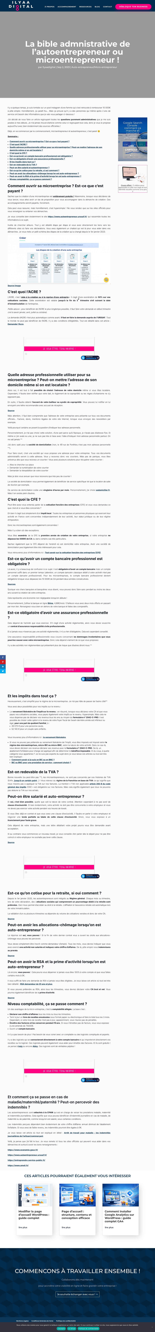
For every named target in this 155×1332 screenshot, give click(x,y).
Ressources (85, 7)
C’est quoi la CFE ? (18, 153)
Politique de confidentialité (66, 1321)
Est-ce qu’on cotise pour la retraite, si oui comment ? (34, 170)
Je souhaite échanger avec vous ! (76, 1294)
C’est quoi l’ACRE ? (18, 144)
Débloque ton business (133, 7)
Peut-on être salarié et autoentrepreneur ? (29, 168)
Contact (107, 7)
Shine (50, 603)
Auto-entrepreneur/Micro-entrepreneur (94, 67)
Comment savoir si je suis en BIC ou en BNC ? (33, 760)
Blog (97, 7)
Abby (35, 1046)
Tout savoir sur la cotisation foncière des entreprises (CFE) (73, 552)
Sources (12, 584)
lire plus (23, 1227)
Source (11, 411)
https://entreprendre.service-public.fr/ (26, 1160)
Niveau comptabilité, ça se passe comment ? (31, 179)
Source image (14, 286)
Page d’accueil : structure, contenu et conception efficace (77, 1215)
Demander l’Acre (15, 324)
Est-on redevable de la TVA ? (23, 165)
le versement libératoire (54, 737)
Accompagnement (67, 7)
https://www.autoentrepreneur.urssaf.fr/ (67, 216)
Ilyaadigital (49, 67)
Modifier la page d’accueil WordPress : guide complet (33, 1215)
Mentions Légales (22, 1321)
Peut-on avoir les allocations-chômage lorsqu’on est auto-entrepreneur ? (44, 173)
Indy (20, 1046)
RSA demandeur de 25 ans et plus (36, 984)
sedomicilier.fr (103, 490)
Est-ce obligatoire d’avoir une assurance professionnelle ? (37, 159)
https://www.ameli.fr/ (18, 1165)
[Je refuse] (152, 1327)
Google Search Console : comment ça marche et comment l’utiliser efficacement (132, 130)
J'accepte (61, 1328)
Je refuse (71, 1328)
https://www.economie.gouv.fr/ (23, 1150)
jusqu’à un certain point (25, 780)
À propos (49, 7)
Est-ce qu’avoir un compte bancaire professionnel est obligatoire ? (41, 156)
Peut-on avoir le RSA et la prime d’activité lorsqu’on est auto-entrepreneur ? (45, 176)
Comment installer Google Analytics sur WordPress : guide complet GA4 (119, 1216)
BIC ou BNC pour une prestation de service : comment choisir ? (41, 762)
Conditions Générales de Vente (42, 1321)
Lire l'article (131, 148)
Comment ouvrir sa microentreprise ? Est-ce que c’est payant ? (39, 141)
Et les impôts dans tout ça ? (23, 162)
